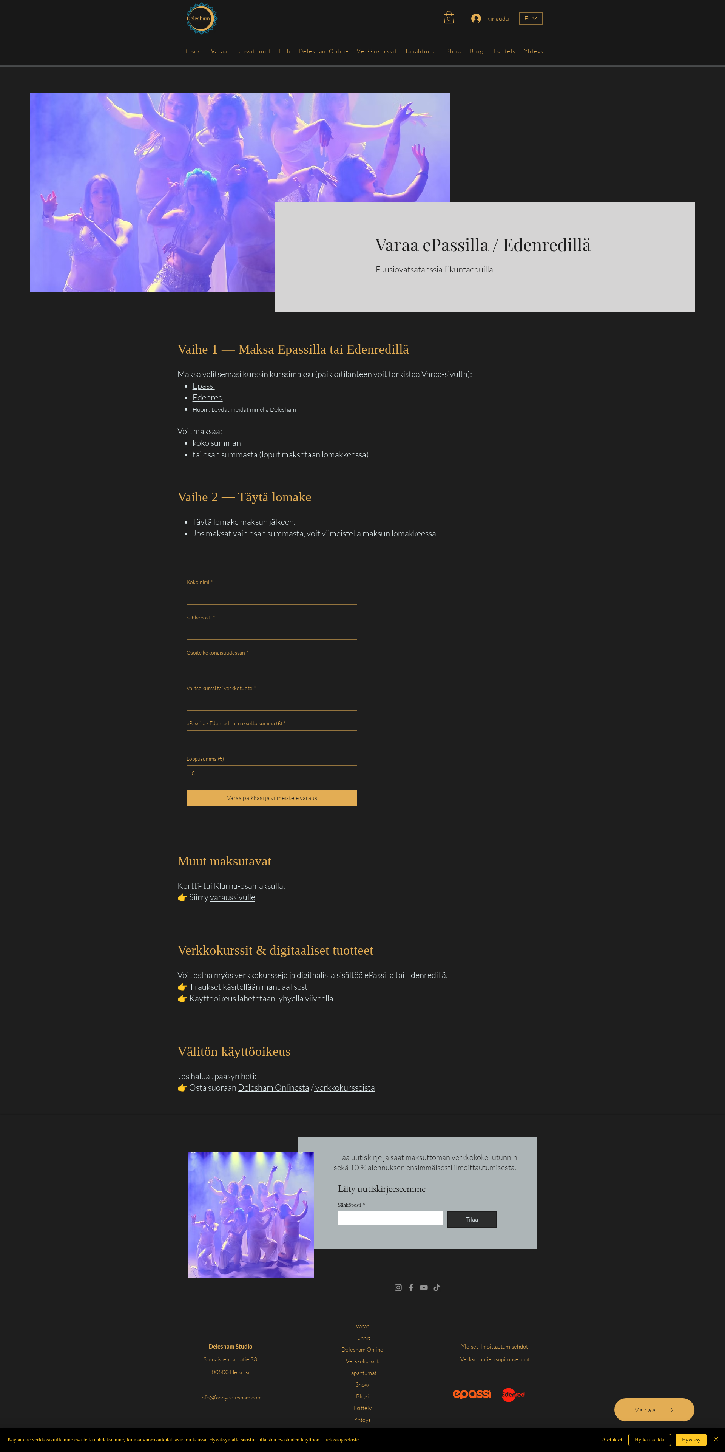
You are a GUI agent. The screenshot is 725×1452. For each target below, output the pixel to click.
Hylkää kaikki (650, 1440)
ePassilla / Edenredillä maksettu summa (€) (236, 723)
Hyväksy (691, 1440)
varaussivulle (232, 897)
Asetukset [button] (612, 1440)
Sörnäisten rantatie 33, (231, 1359)
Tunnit (362, 1337)
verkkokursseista (344, 1087)
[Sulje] (715, 1440)
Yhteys (362, 1419)
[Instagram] (398, 1287)
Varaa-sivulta (444, 374)
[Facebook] (411, 1287)
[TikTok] (436, 1287)
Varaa (362, 1326)
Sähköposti (201, 617)
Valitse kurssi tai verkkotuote (221, 688)
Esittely (362, 1408)
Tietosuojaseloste (340, 1440)
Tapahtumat (362, 1372)
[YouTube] (424, 1287)
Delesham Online (362, 1349)
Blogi (362, 1396)
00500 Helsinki (231, 1372)
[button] (449, 17)
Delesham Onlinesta (273, 1087)
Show (362, 1384)
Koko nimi (200, 582)
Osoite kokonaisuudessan (218, 652)
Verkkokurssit (362, 1361)
